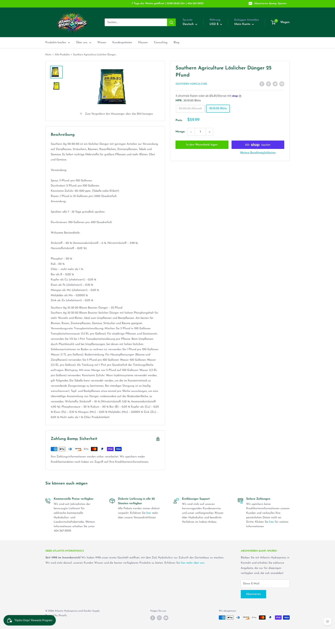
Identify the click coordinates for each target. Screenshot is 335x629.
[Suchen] (171, 22)
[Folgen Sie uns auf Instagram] (159, 617)
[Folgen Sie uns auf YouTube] (165, 617)
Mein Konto (242, 24)
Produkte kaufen (55, 42)
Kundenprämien (122, 42)
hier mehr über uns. (193, 563)
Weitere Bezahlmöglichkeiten (258, 153)
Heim (48, 54)
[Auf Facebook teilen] (261, 83)
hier (148, 513)
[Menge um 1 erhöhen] (209, 132)
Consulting (161, 42)
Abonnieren (253, 594)
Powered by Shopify (56, 615)
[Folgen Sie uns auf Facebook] (152, 617)
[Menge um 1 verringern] (191, 132)
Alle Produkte (62, 54)
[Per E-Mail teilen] (281, 83)
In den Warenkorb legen (202, 145)
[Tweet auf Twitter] (275, 83)
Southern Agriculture (191, 84)
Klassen (143, 42)
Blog (176, 42)
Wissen (101, 42)
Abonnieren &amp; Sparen (270, 3)
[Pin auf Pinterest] (268, 83)
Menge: (180, 131)
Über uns (81, 42)
